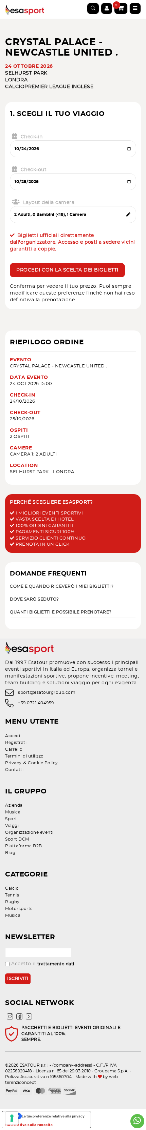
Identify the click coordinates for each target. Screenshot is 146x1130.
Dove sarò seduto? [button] (34, 599)
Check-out (34, 169)
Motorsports (19, 909)
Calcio (14, 86)
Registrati (15, 743)
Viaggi (12, 826)
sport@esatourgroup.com (46, 692)
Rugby (12, 902)
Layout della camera (49, 202)
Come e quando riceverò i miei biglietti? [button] (61, 586)
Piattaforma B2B (23, 846)
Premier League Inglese (58, 86)
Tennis (12, 895)
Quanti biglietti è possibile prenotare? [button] (61, 612)
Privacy (13, 763)
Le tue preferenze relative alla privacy (53, 1116)
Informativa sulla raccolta (29, 1125)
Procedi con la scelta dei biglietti (67, 270)
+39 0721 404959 (36, 703)
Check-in (32, 137)
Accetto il (42, 964)
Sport (11, 819)
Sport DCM (17, 839)
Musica (12, 812)
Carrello (13, 749)
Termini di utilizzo (24, 756)
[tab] (73, 586)
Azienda (14, 805)
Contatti (14, 770)
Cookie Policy (43, 763)
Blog (10, 853)
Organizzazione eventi (29, 832)
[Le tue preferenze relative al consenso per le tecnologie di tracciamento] (11, 1118)
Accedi (12, 736)
